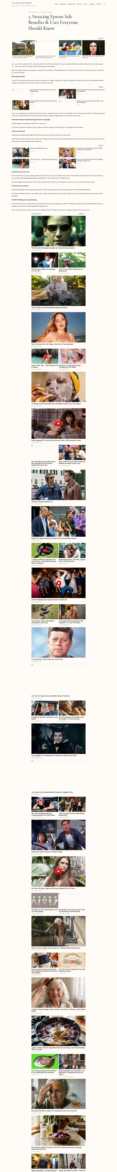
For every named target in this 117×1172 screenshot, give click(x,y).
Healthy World (33, 12)
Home (56, 4)
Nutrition (79, 4)
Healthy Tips (71, 4)
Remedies (92, 4)
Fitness (85, 4)
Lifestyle (98, 4)
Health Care (63, 4)
